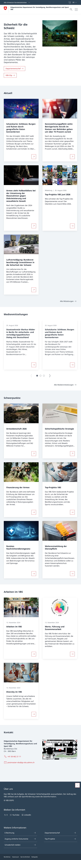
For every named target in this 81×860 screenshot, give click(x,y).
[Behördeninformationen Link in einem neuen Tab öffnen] (67, 2)
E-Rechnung (9, 833)
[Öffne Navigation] (76, 9)
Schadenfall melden (12, 845)
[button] (37, 376)
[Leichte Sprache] (70, 2)
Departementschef (52, 833)
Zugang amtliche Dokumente (16, 839)
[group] (21, 345)
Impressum (15, 857)
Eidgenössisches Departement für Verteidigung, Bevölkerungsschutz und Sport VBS (39, 8)
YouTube (15, 815)
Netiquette (34, 857)
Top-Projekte (50, 839)
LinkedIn (27, 815)
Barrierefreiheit (25, 857)
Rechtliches (7, 857)
